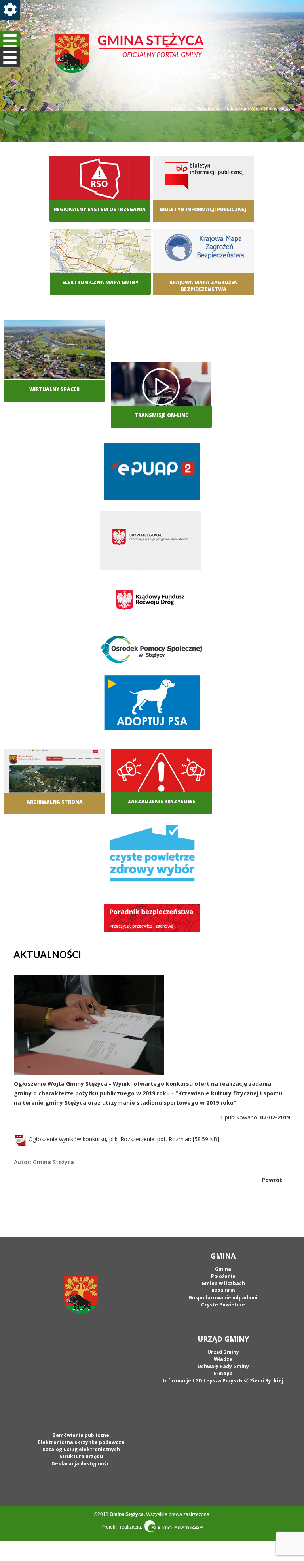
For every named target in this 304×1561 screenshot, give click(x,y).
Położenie (223, 1276)
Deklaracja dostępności (81, 1463)
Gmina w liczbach (223, 1283)
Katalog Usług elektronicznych (81, 1449)
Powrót (272, 1179)
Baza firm (223, 1290)
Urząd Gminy (223, 1352)
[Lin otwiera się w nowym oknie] (203, 258)
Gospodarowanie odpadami (223, 1297)
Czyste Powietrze (223, 1304)
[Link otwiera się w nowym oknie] (152, 473)
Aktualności (208, 108)
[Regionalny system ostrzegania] (99, 185)
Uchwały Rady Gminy (223, 1366)
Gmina (223, 1269)
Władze (223, 1359)
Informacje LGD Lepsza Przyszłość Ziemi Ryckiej (223, 1380)
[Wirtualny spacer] (54, 349)
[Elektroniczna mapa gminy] (100, 258)
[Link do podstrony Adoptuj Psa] (152, 705)
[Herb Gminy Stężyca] (81, 1294)
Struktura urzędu (81, 1456)
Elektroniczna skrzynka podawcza (81, 1442)
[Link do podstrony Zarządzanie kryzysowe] (161, 777)
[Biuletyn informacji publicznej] (203, 185)
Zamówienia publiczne (81, 1435)
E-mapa (223, 1373)
